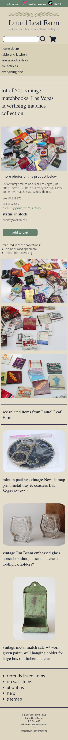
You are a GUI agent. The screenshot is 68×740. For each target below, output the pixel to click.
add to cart (20, 232)
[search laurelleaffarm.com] (43, 39)
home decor (10, 48)
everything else (12, 72)
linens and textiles (14, 60)
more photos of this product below (30, 176)
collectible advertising (18, 253)
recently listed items (26, 676)
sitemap (14, 699)
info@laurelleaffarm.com (34, 730)
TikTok (58, 4)
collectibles (9, 66)
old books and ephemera (21, 249)
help (11, 693)
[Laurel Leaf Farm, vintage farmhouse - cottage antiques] (34, 21)
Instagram (35, 4)
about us (15, 687)
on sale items (19, 681)
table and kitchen (14, 54)
